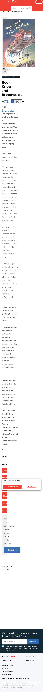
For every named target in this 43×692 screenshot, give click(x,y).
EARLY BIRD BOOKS (7, 666)
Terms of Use (29, 660)
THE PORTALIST (6, 674)
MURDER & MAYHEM (7, 671)
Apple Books (4, 496)
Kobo (4, 510)
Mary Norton (7, 102)
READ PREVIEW (6, 69)
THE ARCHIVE (5, 663)
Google (4, 503)
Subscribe (39, 2)
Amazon (4, 471)
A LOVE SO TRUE (6, 660)
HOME (4, 77)
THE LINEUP (5, 668)
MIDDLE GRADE (14, 77)
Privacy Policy (30, 663)
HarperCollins (8, 111)
